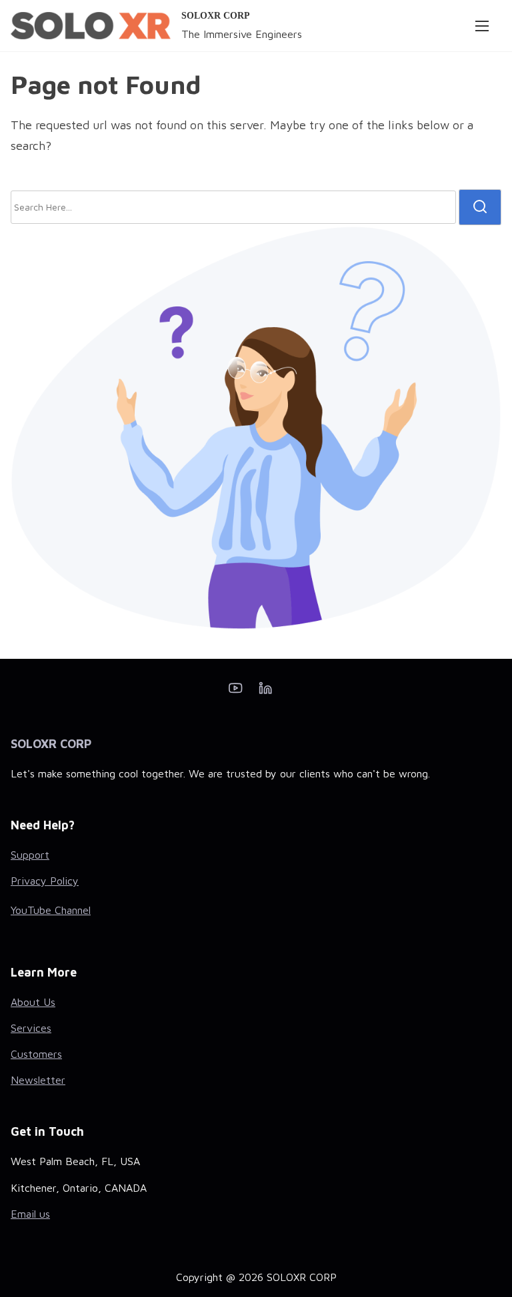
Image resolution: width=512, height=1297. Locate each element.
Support (30, 855)
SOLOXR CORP (215, 16)
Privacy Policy (45, 881)
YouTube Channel (51, 910)
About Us (33, 1002)
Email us (30, 1214)
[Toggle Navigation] (482, 25)
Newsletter (38, 1080)
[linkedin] (265, 692)
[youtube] (235, 692)
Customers (36, 1054)
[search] (480, 206)
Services (31, 1028)
